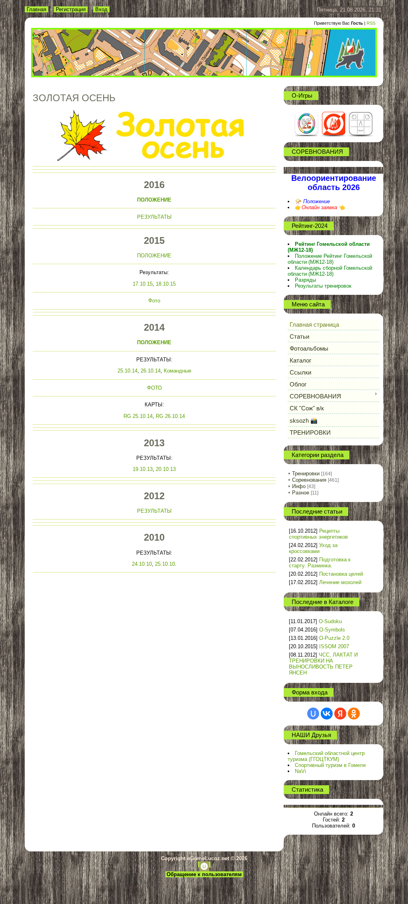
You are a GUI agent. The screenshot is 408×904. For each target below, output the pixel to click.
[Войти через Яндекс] (340, 714)
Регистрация (71, 9)
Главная (36, 9)
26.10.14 (151, 371)
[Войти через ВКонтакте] (327, 714)
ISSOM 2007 (334, 646)
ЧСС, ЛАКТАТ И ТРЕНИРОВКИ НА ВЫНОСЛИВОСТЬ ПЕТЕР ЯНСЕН (323, 664)
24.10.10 (142, 564)
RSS (371, 23)
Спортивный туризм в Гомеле (330, 765)
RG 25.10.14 (138, 416)
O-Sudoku (330, 621)
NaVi (300, 771)
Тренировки (306, 474)
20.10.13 (166, 469)
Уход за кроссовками (313, 548)
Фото (154, 301)
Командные (177, 371)
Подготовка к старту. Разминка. (320, 563)
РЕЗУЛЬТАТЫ (154, 217)
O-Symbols (332, 630)
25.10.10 (165, 564)
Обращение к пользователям (204, 874)
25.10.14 (127, 371)
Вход (101, 9)
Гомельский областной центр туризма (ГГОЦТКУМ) (326, 756)
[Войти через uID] (313, 714)
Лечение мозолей (340, 582)
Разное (300, 493)
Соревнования (309, 480)
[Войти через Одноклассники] (354, 714)
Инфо (299, 486)
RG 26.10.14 (170, 416)
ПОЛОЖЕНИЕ (154, 200)
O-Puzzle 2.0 (334, 638)
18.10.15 (166, 284)
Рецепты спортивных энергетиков (318, 534)
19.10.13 (143, 469)
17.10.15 (143, 284)
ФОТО (154, 388)
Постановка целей (341, 574)
